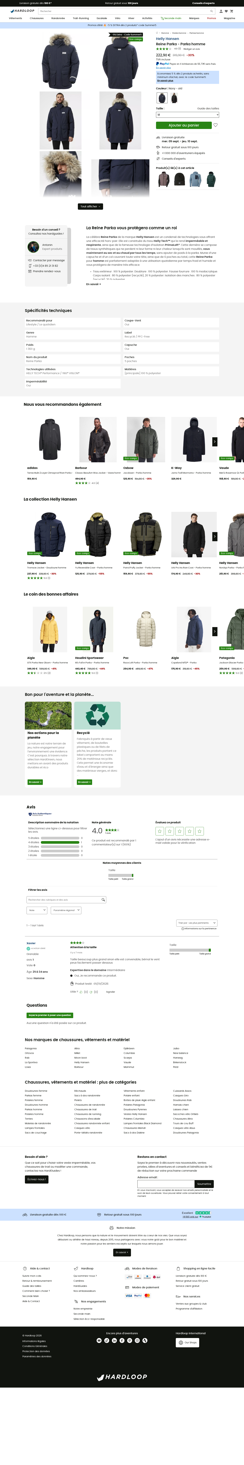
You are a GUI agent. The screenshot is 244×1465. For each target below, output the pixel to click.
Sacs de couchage (36, 1133)
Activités (147, 18)
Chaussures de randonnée (89, 1105)
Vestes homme (179, 33)
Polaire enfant (132, 1096)
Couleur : (169, 88)
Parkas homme (197, 33)
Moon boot (80, 1058)
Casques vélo (82, 1128)
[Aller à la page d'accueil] (158, 33)
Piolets (78, 1100)
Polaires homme (34, 1114)
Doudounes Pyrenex (135, 1109)
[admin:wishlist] (215, 125)
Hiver (131, 18)
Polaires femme (34, 1100)
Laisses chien (180, 1109)
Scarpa (128, 1058)
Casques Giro (181, 1096)
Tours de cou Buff (183, 1123)
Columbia (129, 1053)
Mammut (129, 1067)
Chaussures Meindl (134, 1128)
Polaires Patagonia (134, 1105)
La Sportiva (31, 1062)
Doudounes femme (36, 1091)
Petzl (175, 1067)
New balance (180, 1053)
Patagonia (31, 1048)
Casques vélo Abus (184, 1128)
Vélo (117, 18)
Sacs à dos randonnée (87, 1096)
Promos (211, 18)
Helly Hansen (167, 39)
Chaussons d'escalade (87, 1119)
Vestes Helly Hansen (135, 1114)
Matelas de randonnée (38, 1123)
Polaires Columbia (134, 1119)
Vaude (127, 1062)
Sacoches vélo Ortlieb (185, 1114)
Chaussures (36, 18)
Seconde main (172, 18)
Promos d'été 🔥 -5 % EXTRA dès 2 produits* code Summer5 (122, 25)
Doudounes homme (36, 1105)
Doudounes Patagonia (186, 1133)
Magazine (229, 18)
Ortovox (29, 1053)
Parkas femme (33, 1096)
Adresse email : (147, 1177)
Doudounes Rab (182, 1100)
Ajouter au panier (184, 125)
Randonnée (58, 18)
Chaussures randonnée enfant (92, 1123)
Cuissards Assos (182, 1091)
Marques (194, 18)
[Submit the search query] (211, 12)
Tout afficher (89, 206)
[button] (61, 61)
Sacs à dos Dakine (134, 1133)
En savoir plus (165, 81)
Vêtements (15, 18)
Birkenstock (179, 1062)
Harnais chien (181, 1105)
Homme (165, 33)
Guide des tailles (208, 108)
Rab (27, 1058)
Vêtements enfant (134, 1091)
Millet (77, 1053)
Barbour (78, 1067)
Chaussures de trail (85, 1109)
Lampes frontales (35, 1128)
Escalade (102, 18)
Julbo (176, 1048)
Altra (77, 1048)
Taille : (160, 108)
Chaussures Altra (183, 1119)
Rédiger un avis (192, 49)
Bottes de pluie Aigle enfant (139, 1100)
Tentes (29, 1119)
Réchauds (80, 1091)
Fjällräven (129, 1048)
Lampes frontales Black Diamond (142, 1123)
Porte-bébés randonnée (88, 1133)
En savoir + (93, 284)
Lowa (28, 1067)
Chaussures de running (87, 1114)
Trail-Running (81, 18)
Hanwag (178, 1058)
